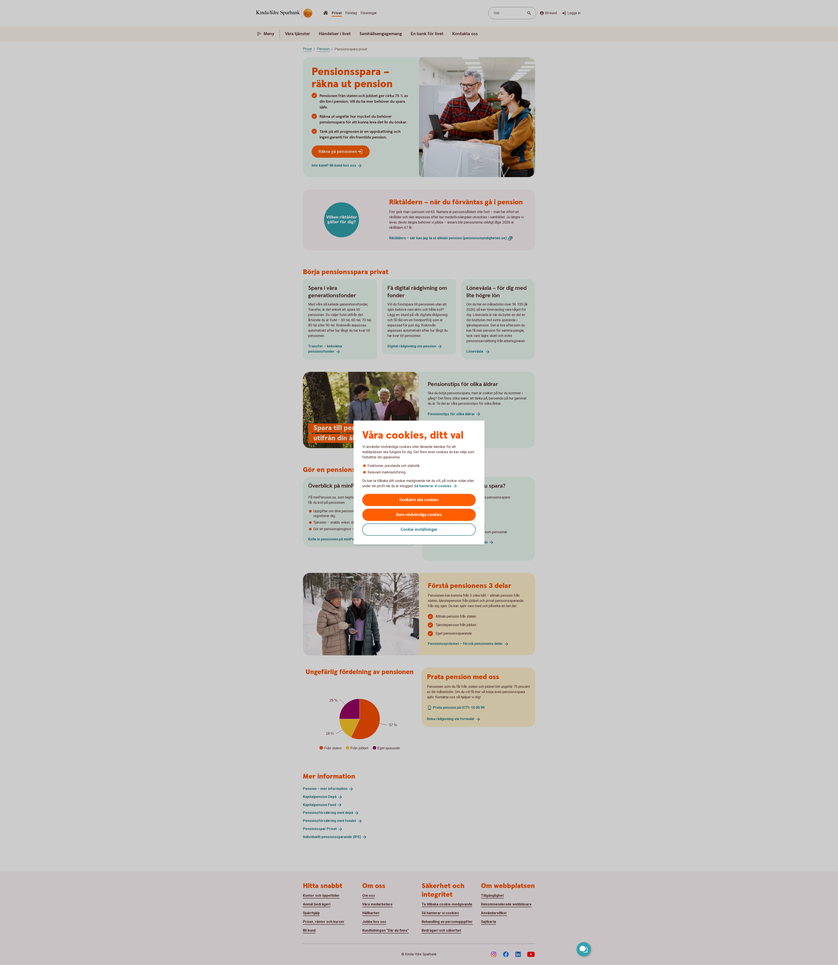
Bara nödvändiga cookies (419, 515)
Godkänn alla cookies (419, 500)
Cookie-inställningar (419, 529)
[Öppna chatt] (584, 949)
